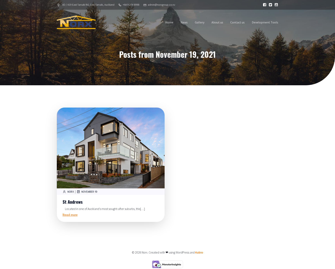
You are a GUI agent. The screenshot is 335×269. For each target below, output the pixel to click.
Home (169, 22)
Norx (70, 191)
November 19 (89, 191)
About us (217, 22)
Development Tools (265, 22)
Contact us (237, 22)
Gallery (199, 22)
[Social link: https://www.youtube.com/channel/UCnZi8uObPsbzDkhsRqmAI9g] (275, 5)
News (184, 22)
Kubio (199, 252)
